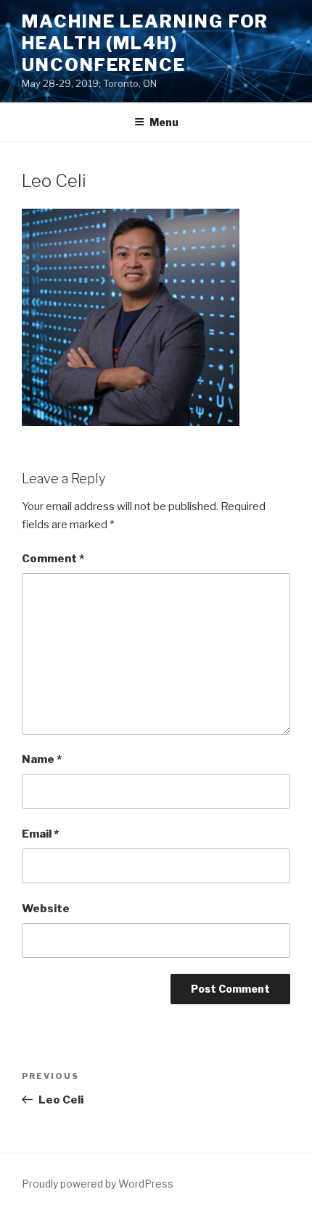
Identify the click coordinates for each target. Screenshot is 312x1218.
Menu (163, 122)
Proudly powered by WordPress (97, 1183)
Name (42, 759)
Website (46, 908)
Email (40, 833)
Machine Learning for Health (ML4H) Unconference (145, 43)
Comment (53, 558)
